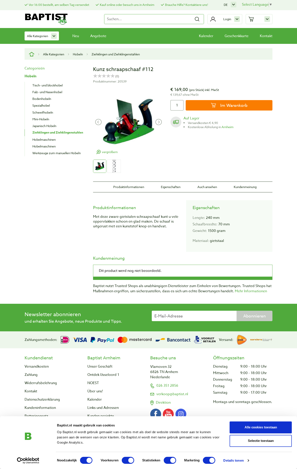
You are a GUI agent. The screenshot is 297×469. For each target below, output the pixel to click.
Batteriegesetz (36, 416)
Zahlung (31, 374)
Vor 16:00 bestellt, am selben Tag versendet (59, 5)
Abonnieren (254, 316)
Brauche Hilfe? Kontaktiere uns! (186, 5)
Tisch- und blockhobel (47, 85)
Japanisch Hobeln (44, 126)
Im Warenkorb (233, 105)
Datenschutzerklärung (42, 399)
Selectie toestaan (261, 441)
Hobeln (78, 54)
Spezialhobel (41, 105)
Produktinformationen (128, 187)
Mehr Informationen (251, 291)
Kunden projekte (100, 416)
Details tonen (233, 460)
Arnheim (228, 127)
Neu (75, 36)
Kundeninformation (40, 407)
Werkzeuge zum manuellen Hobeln (56, 153)
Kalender (206, 36)
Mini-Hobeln (40, 119)
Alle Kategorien (37, 36)
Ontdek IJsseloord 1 (103, 374)
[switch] (128, 460)
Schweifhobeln (42, 112)
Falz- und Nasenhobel (47, 92)
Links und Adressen (103, 407)
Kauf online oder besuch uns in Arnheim (127, 5)
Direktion (163, 402)
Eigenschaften (170, 187)
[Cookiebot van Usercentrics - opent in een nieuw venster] (28, 460)
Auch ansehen (207, 187)
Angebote (98, 36)
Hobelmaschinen (44, 139)
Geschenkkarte (237, 36)
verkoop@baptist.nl (172, 394)
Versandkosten (37, 366)
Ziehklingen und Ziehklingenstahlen (116, 54)
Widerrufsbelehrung (41, 383)
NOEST (93, 383)
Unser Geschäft (99, 366)
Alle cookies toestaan (261, 427)
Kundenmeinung (245, 187)
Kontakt (266, 36)
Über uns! (95, 391)
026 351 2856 (167, 385)
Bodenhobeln (41, 99)
